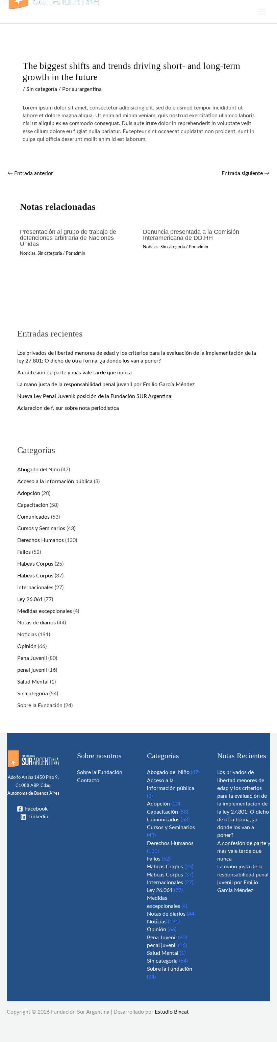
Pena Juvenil (32, 658)
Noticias (27, 253)
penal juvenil (32, 670)
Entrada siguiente (246, 173)
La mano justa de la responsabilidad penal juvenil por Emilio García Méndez (106, 384)
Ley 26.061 (30, 599)
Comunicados (33, 517)
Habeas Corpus (35, 564)
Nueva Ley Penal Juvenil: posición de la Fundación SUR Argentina (94, 396)
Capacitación (32, 505)
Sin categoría (41, 89)
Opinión (26, 646)
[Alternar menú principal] (262, 11)
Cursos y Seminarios (41, 528)
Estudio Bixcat (172, 1012)
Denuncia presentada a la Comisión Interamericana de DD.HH (191, 234)
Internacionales (35, 587)
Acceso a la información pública (55, 481)
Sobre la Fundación (39, 705)
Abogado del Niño (38, 469)
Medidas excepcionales (44, 611)
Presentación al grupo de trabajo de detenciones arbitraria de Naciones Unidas (68, 237)
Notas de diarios (36, 622)
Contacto (88, 780)
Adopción (28, 493)
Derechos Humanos (40, 540)
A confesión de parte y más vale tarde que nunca (74, 372)
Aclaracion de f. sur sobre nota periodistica (68, 408)
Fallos (24, 552)
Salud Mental (33, 682)
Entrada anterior (30, 173)
